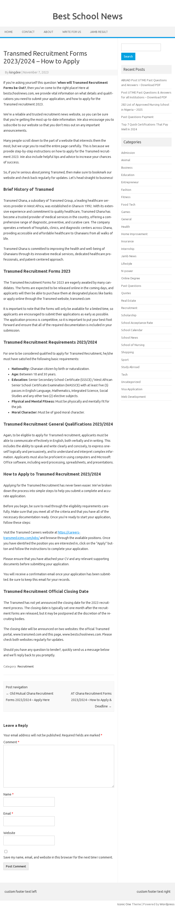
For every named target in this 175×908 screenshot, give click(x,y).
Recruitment (26, 666)
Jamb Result (99, 31)
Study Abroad (130, 367)
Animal (125, 160)
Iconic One (124, 904)
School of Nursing (132, 344)
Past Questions (131, 285)
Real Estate (128, 300)
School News (129, 337)
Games (125, 211)
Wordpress (167, 904)
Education (127, 174)
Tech (124, 374)
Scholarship (128, 315)
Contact (28, 31)
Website (9, 833)
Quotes (126, 293)
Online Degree (130, 278)
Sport (125, 359)
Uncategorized (131, 381)
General (126, 219)
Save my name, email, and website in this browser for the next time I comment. (58, 857)
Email (8, 813)
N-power (127, 270)
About (48, 31)
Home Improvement (134, 234)
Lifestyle (126, 263)
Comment (11, 742)
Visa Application (131, 389)
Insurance (127, 241)
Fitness (126, 197)
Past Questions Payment (137, 116)
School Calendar (132, 330)
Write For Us (71, 31)
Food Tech (128, 204)
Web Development (133, 396)
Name (8, 794)
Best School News (88, 16)
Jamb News (128, 256)
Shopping (127, 352)
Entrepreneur (130, 182)
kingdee (15, 72)
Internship (127, 248)
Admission (128, 152)
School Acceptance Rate (137, 322)
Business (127, 167)
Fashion (126, 189)
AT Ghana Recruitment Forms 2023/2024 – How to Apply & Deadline (91, 700)
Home (9, 31)
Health (125, 226)
